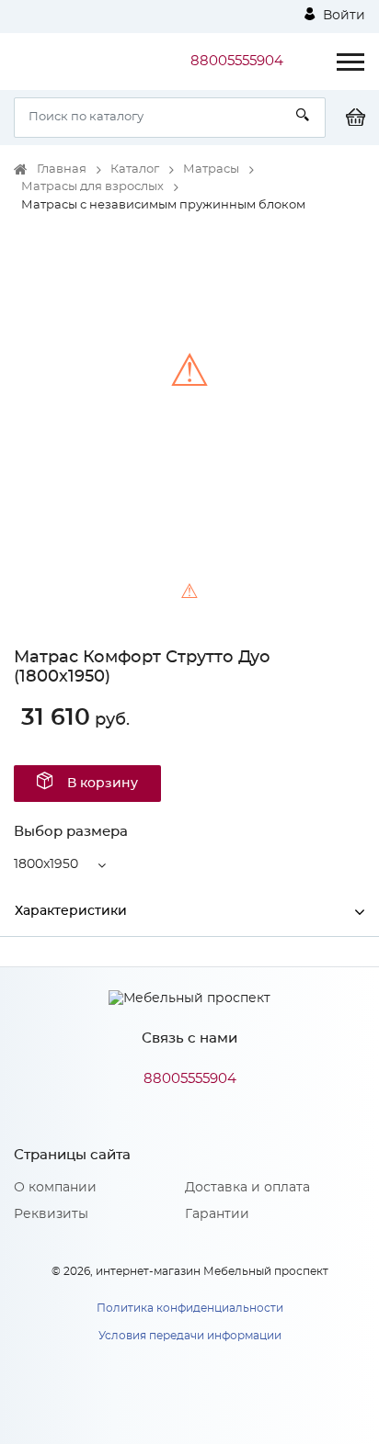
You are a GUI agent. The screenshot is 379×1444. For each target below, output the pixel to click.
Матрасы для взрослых (92, 187)
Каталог (134, 169)
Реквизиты (51, 1214)
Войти (342, 15)
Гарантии (217, 1214)
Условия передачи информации (189, 1335)
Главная (61, 169)
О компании (55, 1187)
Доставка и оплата (247, 1187)
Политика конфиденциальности (190, 1308)
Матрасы (211, 169)
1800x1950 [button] (46, 864)
